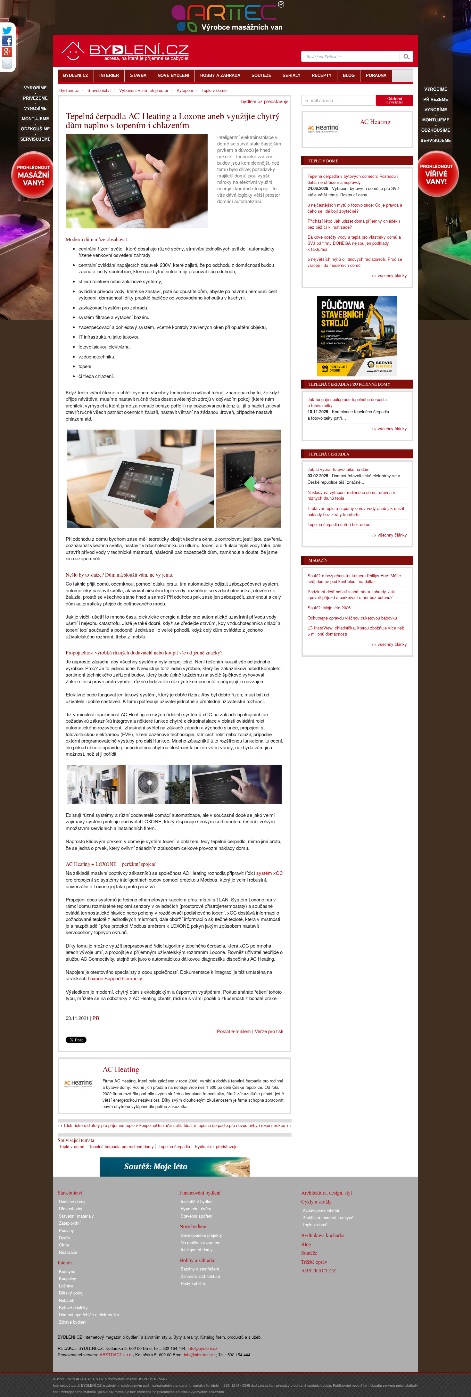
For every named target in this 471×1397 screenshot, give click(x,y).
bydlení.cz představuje (264, 101)
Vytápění (185, 90)
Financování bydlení (199, 1192)
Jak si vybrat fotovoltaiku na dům (338, 469)
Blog (306, 1244)
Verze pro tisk (269, 1031)
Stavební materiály (76, 1216)
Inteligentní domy (197, 1249)
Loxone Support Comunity (115, 978)
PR (96, 1018)
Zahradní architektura (200, 1276)
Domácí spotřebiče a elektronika (89, 1314)
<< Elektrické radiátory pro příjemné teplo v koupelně (107, 1125)
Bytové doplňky (73, 1307)
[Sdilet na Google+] (7, 52)
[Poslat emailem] (7, 63)
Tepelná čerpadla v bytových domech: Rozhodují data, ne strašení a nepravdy (353, 179)
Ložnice (66, 1286)
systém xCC (269, 872)
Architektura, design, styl (326, 1192)
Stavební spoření (196, 1216)
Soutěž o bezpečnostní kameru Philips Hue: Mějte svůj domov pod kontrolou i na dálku (354, 578)
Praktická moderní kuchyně (327, 1217)
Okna (64, 1245)
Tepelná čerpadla (174, 1146)
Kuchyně (67, 1271)
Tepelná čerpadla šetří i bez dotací (340, 524)
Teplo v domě (71, 1146)
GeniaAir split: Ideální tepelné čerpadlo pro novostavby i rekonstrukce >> (224, 1125)
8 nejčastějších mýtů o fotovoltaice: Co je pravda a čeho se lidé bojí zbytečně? (355, 208)
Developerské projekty (201, 1235)
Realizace (68, 1252)
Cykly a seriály (316, 1201)
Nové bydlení (192, 1226)
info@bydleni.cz (203, 1348)
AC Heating (121, 1069)
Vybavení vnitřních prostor (143, 90)
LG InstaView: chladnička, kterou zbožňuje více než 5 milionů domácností (356, 631)
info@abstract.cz (200, 1355)
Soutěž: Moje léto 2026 (329, 607)
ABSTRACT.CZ (318, 1270)
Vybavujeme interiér (320, 1210)
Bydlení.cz (69, 90)
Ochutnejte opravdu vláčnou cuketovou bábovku (352, 618)
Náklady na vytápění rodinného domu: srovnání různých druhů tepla (351, 495)
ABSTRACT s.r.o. (116, 1355)
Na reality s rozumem (200, 1242)
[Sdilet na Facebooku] (7, 41)
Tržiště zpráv (314, 1261)
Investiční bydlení (197, 1201)
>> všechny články (389, 275)
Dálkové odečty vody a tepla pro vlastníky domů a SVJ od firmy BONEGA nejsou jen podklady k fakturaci (354, 243)
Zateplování (70, 1223)
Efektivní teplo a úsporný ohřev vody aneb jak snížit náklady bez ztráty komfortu (356, 511)
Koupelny (67, 1278)
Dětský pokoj (71, 1293)
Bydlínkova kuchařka (322, 1235)
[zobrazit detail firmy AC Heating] (78, 1084)
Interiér (65, 1262)
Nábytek (66, 1300)
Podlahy (66, 1230)
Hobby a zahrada (196, 1260)
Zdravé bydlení (73, 1322)
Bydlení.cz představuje (216, 1146)
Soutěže (309, 1252)
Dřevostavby (70, 1208)
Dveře (64, 1238)
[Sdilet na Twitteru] (7, 31)
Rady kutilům (193, 1283)
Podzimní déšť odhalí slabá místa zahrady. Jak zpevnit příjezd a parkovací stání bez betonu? (351, 594)
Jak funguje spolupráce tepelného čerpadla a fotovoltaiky (347, 402)
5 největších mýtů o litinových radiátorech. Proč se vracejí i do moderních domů (355, 262)
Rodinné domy (72, 1201)
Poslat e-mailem (234, 1031)
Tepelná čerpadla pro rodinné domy (121, 1146)
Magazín (318, 560)
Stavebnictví (99, 90)
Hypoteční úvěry (196, 1208)
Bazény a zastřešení (200, 1269)
